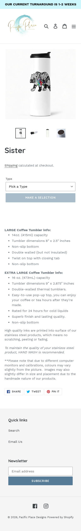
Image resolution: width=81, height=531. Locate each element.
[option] (20, 133)
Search (14, 430)
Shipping (11, 165)
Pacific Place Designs (32, 517)
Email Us (15, 442)
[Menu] (73, 26)
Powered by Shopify (60, 517)
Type (9, 178)
